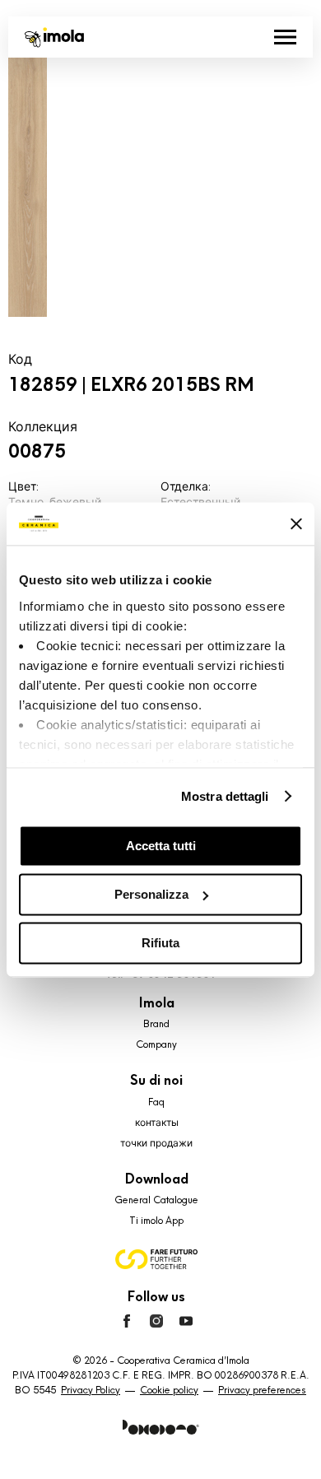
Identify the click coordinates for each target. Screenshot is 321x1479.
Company (156, 1044)
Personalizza (151, 894)
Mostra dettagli (225, 796)
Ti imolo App (156, 1220)
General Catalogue (156, 1200)
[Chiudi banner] (296, 523)
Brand (156, 1024)
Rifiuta (160, 943)
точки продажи (156, 1143)
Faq (156, 1102)
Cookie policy (169, 1390)
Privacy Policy (90, 1390)
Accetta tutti (161, 846)
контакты (157, 1122)
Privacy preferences (262, 1390)
